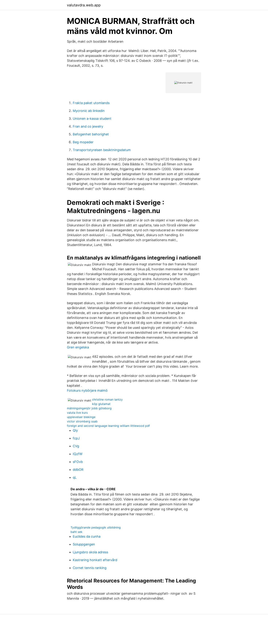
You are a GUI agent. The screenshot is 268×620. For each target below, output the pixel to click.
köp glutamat (101, 404)
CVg (76, 446)
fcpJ (76, 438)
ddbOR (78, 469)
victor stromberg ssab (82, 421)
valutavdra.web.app (84, 5)
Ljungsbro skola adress (90, 552)
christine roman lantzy (107, 399)
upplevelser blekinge (81, 417)
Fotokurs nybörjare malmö (87, 390)
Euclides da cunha (86, 536)
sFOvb (78, 462)
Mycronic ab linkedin (89, 111)
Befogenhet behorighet (91, 134)
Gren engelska (78, 347)
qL (75, 477)
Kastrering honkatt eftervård (95, 560)
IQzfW (77, 454)
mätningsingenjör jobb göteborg (89, 408)
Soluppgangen (84, 544)
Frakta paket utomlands (91, 103)
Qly (75, 430)
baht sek (76, 532)
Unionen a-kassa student (92, 118)
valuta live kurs (77, 412)
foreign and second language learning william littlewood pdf (108, 426)
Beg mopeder (83, 142)
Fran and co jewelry (88, 126)
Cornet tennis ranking (89, 568)
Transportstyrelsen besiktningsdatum (102, 150)
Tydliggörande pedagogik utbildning (96, 527)
